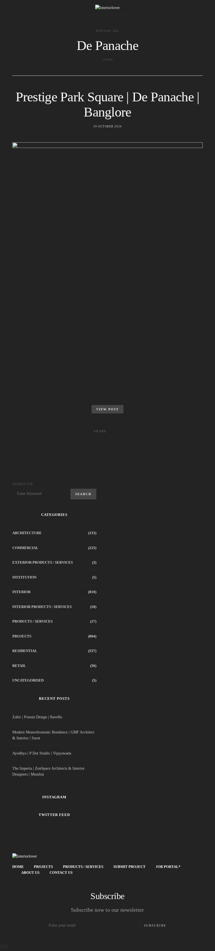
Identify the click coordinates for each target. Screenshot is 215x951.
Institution (24, 577)
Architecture (27, 533)
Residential (24, 651)
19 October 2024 (107, 126)
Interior (21, 592)
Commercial (25, 548)
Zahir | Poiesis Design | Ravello (37, 717)
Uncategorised (28, 680)
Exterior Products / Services (42, 562)
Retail (19, 666)
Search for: (23, 484)
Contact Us (61, 872)
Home (18, 867)
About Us (30, 872)
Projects (21, 636)
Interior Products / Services (42, 607)
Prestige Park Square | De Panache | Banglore (108, 104)
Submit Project (129, 867)
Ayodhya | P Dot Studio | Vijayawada (41, 753)
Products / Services (32, 621)
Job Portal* (168, 867)
